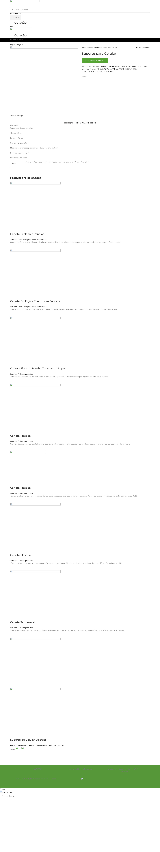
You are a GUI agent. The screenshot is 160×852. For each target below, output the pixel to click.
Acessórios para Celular (110, 66)
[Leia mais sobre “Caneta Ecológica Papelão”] (13, 246)
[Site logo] (24, 3)
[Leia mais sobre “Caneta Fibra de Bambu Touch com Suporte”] (13, 381)
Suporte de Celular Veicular (28, 739)
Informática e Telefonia (130, 66)
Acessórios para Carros (19, 745)
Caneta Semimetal (22, 622)
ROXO (133, 69)
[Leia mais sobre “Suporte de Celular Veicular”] (13, 755)
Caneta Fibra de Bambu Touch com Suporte (39, 368)
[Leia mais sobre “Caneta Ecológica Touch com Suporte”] (13, 314)
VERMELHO (109, 72)
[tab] (68, 123)
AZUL (106, 69)
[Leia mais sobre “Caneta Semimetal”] (13, 635)
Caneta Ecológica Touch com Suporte (35, 301)
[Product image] (35, 713)
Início (84, 47)
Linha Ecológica (24, 240)
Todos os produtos (93, 47)
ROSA (127, 69)
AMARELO (98, 69)
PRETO (121, 69)
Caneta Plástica (20, 435)
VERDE (100, 72)
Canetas (13, 240)
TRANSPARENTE (89, 72)
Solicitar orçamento (95, 60)
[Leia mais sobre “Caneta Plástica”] (13, 448)
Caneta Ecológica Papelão (27, 234)
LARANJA (114, 69)
